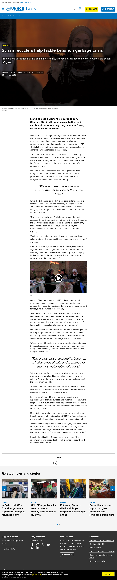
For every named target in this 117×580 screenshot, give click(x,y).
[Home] (13, 9)
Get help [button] (109, 9)
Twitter (42, 544)
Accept (108, 574)
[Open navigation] (3, 8)
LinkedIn (37, 547)
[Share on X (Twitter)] (55, 463)
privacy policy (37, 575)
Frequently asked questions (101, 540)
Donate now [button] (9, 548)
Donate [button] (93, 9)
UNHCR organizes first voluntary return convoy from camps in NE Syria (44, 510)
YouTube (48, 544)
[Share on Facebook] (61, 463)
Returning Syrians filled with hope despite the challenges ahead (73, 510)
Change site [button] (24, 2)
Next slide (112, 488)
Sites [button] (80, 10)
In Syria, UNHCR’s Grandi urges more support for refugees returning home (13, 510)
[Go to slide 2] (60, 525)
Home (4, 16)
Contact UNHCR (96, 544)
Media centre (95, 547)
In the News (12, 16)
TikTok (32, 547)
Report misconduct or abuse (101, 551)
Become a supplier (97, 561)
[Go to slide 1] (58, 525)
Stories (21, 16)
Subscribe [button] (67, 554)
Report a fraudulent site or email (101, 556)
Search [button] (76, 10)
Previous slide (4, 488)
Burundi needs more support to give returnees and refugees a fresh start (101, 510)
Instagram (37, 544)
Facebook (32, 544)
